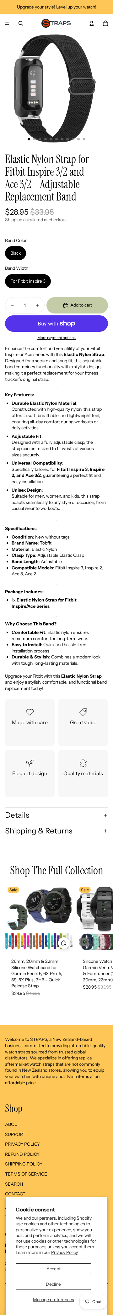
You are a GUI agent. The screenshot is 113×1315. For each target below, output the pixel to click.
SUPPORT (15, 1134)
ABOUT (12, 1124)
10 (78, 139)
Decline (53, 1284)
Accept (53, 1269)
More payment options (56, 338)
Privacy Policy (64, 1252)
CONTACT (15, 1194)
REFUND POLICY (22, 1154)
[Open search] (21, 23)
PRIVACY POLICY (22, 1144)
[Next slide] (102, 947)
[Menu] (7, 23)
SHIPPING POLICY (23, 1164)
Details (17, 815)
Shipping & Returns (38, 830)
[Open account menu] (92, 23)
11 (84, 139)
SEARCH (14, 1184)
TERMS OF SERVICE (26, 1174)
